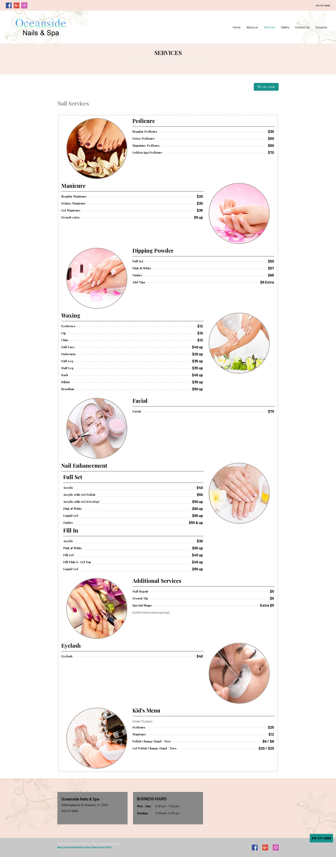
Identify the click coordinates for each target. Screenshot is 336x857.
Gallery (285, 27)
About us (252, 27)
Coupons (321, 27)
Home (237, 27)
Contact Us (302, 27)
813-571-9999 (323, 5)
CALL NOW (268, 87)
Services (269, 27)
